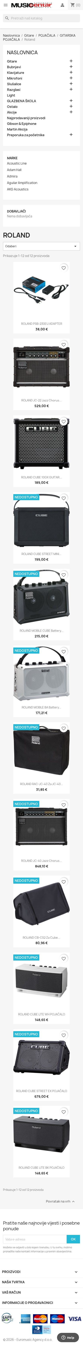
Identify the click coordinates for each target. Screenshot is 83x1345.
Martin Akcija (17, 129)
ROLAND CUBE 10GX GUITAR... (41, 477)
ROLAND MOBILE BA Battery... (41, 707)
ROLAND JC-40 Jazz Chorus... (41, 861)
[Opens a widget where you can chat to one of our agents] (68, 1338)
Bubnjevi (14, 67)
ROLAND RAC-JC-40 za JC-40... (41, 784)
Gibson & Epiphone (21, 124)
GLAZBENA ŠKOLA (21, 101)
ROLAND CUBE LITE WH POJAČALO (41, 1014)
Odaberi (41, 246)
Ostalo (12, 107)
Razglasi (13, 90)
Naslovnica (22, 52)
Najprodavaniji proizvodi (26, 118)
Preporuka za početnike (26, 135)
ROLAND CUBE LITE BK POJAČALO (41, 1168)
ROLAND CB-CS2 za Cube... (41, 937)
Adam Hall (14, 170)
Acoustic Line (17, 163)
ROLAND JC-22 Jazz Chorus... (41, 400)
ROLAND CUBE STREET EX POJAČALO (41, 1091)
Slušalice (14, 84)
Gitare (12, 61)
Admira (12, 176)
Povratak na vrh (61, 1201)
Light (11, 95)
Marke (12, 158)
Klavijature (15, 73)
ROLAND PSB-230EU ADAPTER (41, 324)
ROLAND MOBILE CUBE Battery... (41, 631)
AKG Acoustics (17, 189)
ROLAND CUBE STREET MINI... (41, 554)
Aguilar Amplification (22, 183)
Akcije (12, 112)
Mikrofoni (14, 78)
